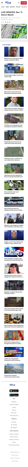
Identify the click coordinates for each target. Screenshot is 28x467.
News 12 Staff (4, 17)
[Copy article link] (9, 22)
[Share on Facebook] (5, 22)
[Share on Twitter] (7, 22)
